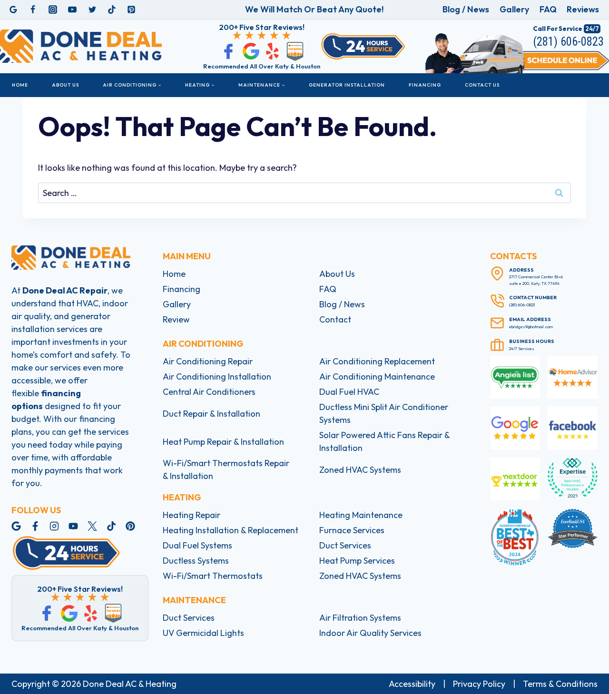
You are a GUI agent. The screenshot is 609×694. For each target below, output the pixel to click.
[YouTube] (72, 9)
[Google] (13, 9)
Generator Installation (347, 85)
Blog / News (465, 9)
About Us (65, 85)
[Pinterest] (131, 9)
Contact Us (482, 85)
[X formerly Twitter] (92, 9)
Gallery (514, 9)
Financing (425, 85)
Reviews (583, 9)
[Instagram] (52, 9)
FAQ (548, 9)
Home (20, 85)
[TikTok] (111, 9)
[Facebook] (32, 9)
